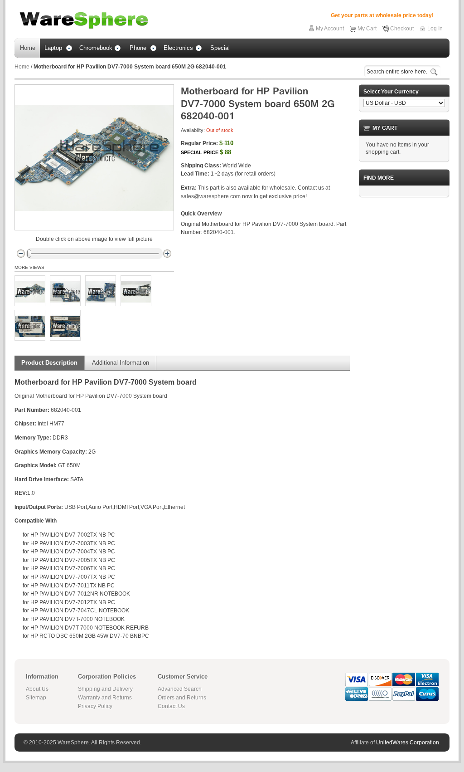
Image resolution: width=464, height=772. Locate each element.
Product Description (49, 362)
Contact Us (171, 706)
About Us (37, 689)
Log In (435, 28)
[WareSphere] (84, 20)
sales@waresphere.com (211, 196)
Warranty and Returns (105, 697)
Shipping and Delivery (105, 689)
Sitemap (36, 697)
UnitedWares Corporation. (408, 742)
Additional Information (120, 362)
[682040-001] (29, 290)
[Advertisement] (404, 341)
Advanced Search (180, 689)
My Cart (367, 28)
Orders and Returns (182, 697)
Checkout (402, 28)
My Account (330, 28)
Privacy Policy (95, 706)
